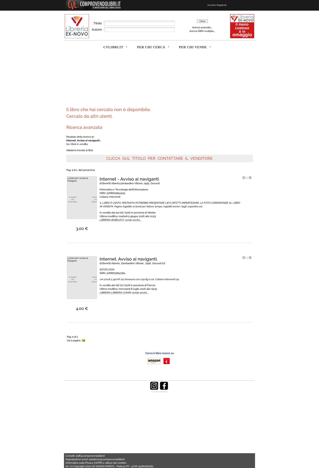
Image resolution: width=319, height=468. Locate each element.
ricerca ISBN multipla (201, 31)
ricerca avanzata (201, 27)
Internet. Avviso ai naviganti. (129, 259)
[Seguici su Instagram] (154, 389)
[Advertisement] (112, 80)
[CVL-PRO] (247, 178)
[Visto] (244, 178)
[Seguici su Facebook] (164, 389)
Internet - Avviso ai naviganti (129, 179)
